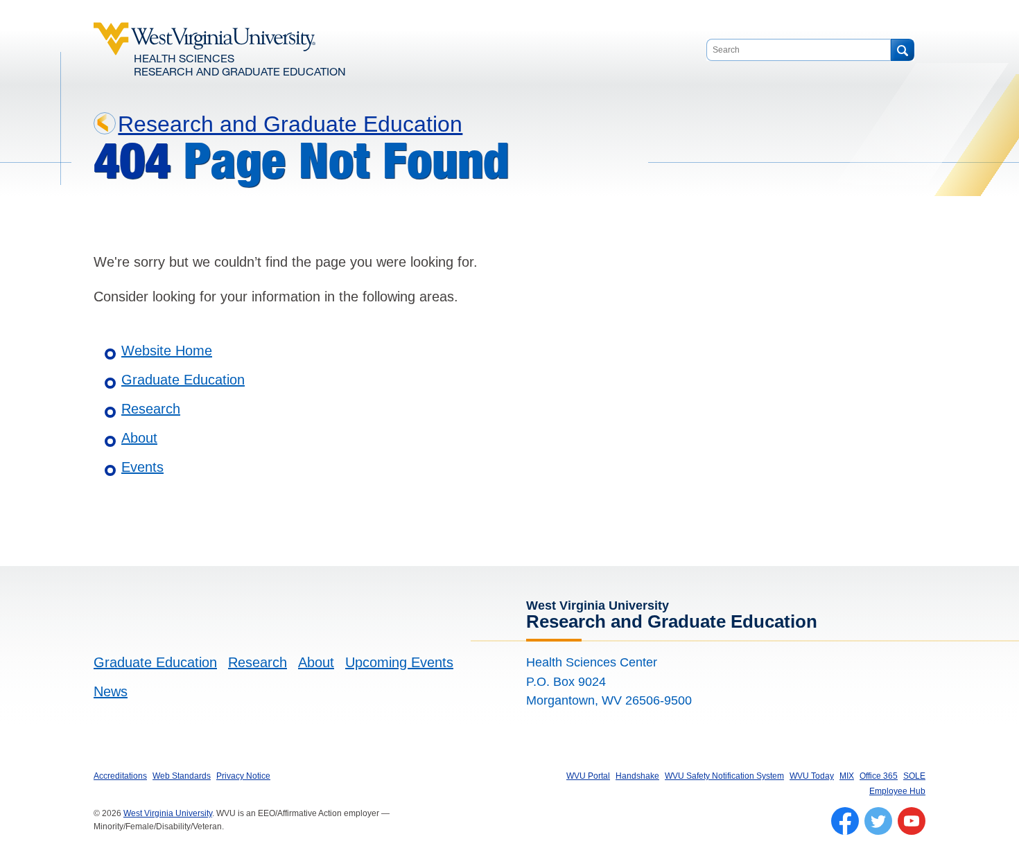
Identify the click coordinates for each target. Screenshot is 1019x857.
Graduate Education (183, 379)
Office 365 (879, 776)
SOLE (914, 776)
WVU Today (812, 776)
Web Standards (182, 776)
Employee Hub (897, 791)
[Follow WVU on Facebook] (845, 821)
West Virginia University (167, 813)
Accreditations (120, 776)
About (139, 437)
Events (142, 467)
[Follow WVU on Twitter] (878, 821)
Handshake (637, 776)
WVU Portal (588, 776)
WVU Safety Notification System (724, 776)
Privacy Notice (243, 776)
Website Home (166, 350)
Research (150, 408)
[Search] (902, 50)
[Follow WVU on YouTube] (911, 821)
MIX (846, 776)
